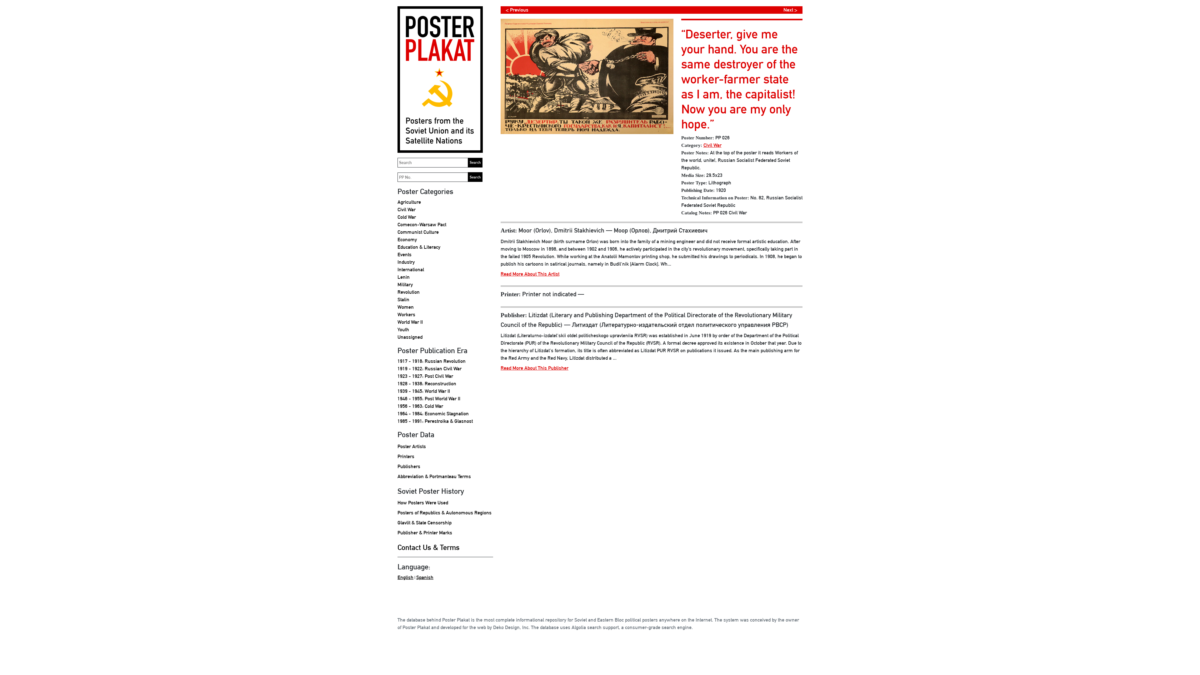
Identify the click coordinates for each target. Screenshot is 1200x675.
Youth (403, 329)
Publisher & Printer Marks (425, 533)
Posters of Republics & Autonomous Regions (445, 513)
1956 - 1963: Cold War (420, 406)
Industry (406, 262)
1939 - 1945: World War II (424, 391)
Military (405, 285)
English (405, 577)
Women (406, 307)
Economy (407, 239)
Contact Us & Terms (429, 547)
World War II (410, 322)
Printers (406, 456)
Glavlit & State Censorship (425, 523)
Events (405, 255)
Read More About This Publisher (534, 368)
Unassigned (410, 337)
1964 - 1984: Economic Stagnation (433, 414)
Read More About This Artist (530, 274)
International (411, 269)
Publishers (409, 466)
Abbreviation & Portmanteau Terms (434, 476)
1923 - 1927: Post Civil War (425, 376)
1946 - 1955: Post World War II (429, 399)
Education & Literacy (419, 247)
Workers (406, 315)
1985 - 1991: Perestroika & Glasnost (435, 421)
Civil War (407, 209)
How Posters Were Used (423, 503)
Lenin (404, 277)
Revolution (409, 292)
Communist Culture (418, 232)
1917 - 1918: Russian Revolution (432, 361)
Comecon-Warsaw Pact (422, 225)
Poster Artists (412, 446)
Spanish (424, 577)
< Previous (517, 10)
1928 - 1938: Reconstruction (427, 384)
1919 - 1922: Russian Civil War (430, 369)
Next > (790, 10)
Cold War (407, 217)
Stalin (403, 299)
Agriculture (409, 202)
